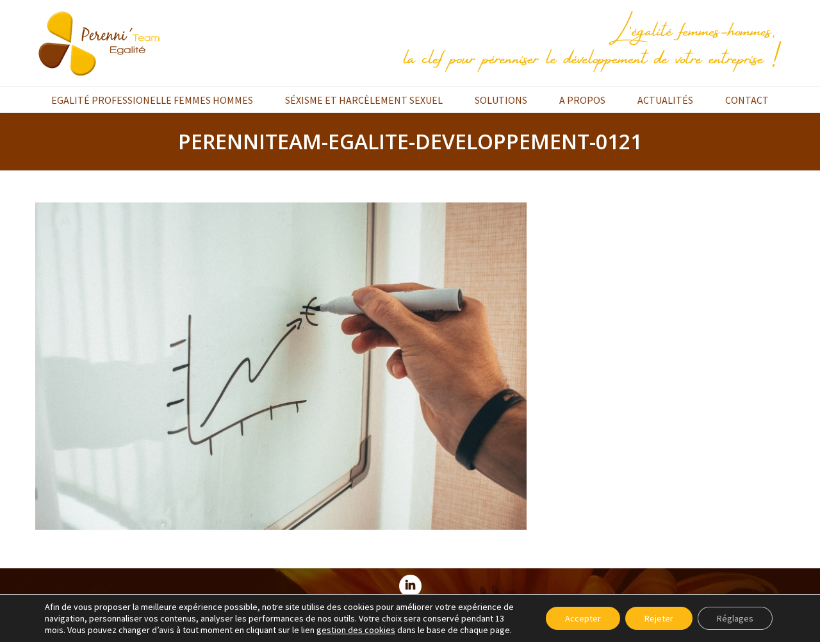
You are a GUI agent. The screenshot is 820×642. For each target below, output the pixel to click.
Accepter (583, 618)
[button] (355, 630)
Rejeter (658, 618)
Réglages (735, 618)
